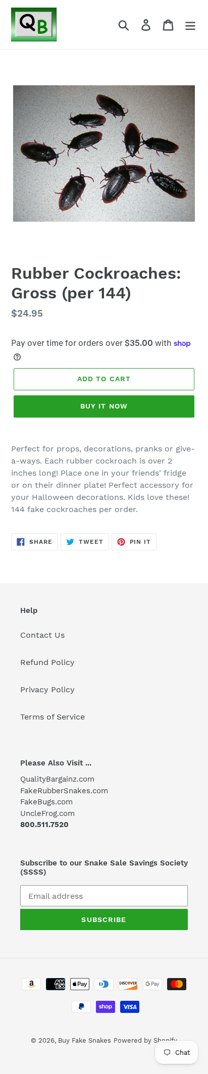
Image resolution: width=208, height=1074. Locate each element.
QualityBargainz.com (57, 779)
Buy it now (104, 406)
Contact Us (42, 635)
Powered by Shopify (145, 1040)
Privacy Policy (47, 689)
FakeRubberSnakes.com (64, 790)
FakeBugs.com (46, 801)
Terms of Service (52, 717)
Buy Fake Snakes (84, 1040)
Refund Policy (47, 662)
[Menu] (190, 24)
